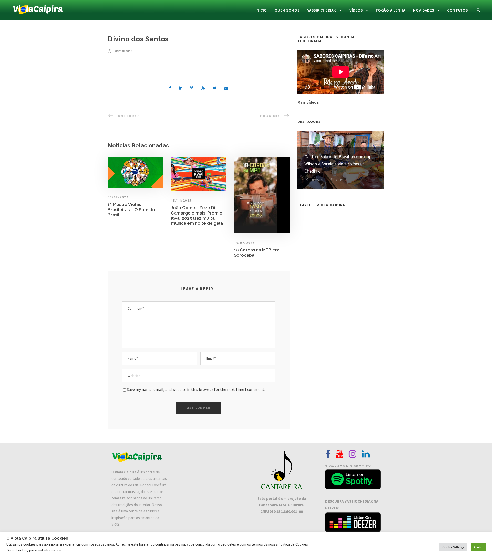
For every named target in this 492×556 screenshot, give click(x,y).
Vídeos (356, 10)
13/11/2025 (181, 200)
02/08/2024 (118, 197)
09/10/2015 (123, 51)
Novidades (423, 10)
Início (261, 10)
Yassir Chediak (321, 10)
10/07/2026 (244, 243)
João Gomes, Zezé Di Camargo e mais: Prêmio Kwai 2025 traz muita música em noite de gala (197, 215)
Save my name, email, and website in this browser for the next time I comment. (196, 389)
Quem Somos (287, 10)
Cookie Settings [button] (453, 547)
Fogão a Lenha (391, 10)
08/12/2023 (318, 180)
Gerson (342, 180)
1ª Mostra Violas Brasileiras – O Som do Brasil (131, 209)
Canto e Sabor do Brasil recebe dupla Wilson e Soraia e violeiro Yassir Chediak (339, 164)
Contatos (457, 10)
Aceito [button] (478, 547)
